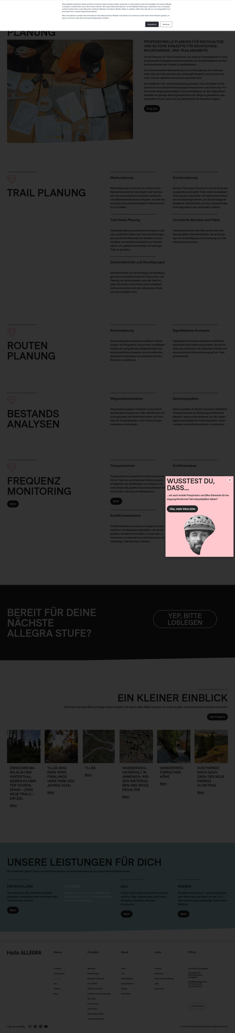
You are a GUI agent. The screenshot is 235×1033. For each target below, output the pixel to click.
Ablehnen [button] (166, 24)
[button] (230, 480)
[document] (117, 516)
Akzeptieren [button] (152, 24)
